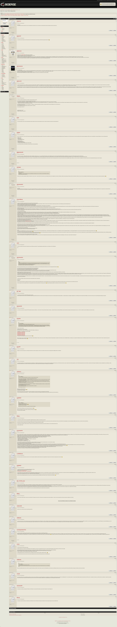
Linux (19, 9)
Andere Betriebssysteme (14, 9)
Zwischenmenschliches (4, 84)
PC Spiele (3, 87)
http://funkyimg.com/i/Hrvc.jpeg (21, 335)
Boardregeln (3, 28)
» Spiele (2, 42)
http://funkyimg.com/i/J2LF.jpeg (21, 333)
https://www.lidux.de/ (24, 470)
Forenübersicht (2, 9)
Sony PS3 (3, 45)
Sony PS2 (3, 44)
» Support (2, 85)
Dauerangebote (3, 36)
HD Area (2, 53)
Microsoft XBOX (3, 48)
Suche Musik (3, 74)
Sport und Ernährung (4, 82)
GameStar (3, 70)
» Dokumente (3, 64)
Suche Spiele (3, 76)
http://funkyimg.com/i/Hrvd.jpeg (21, 334)
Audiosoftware (3, 39)
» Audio (2, 57)
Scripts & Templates (4, 41)
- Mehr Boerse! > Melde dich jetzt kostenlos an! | (110, 0)
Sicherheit (3, 89)
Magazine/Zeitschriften (4, 66)
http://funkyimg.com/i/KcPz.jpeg (21, 332)
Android (2, 38)
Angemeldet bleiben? (5, 22)
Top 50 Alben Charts (4, 61)
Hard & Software (7, 9)
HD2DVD (3, 54)
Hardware (3, 88)
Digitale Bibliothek (3, 68)
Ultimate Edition (23, 54)
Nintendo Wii (3, 46)
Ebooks (2, 65)
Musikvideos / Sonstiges (4, 56)
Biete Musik (3, 58)
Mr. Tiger (18, 342)
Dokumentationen (3, 55)
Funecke (2, 79)
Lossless (2, 59)
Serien (2, 51)
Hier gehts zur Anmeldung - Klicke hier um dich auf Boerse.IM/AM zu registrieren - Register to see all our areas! (14, 15)
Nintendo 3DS (3, 47)
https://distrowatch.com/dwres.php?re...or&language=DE (24, 471)
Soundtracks (3, 62)
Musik (2, 81)
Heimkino (3, 71)
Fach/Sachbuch (3, 67)
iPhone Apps (3, 37)
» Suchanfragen (3, 73)
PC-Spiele (3, 43)
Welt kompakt (3, 72)
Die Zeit (2, 69)
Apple (2, 86)
